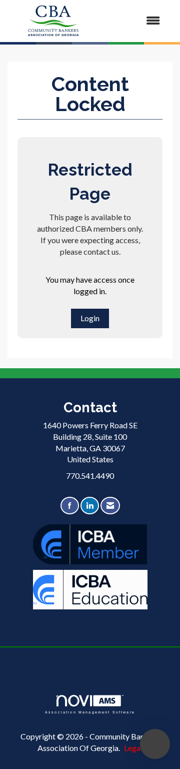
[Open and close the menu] (134, 21)
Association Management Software (90, 711)
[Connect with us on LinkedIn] (89, 505)
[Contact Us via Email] (110, 505)
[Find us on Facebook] (69, 505)
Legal (133, 747)
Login (90, 318)
